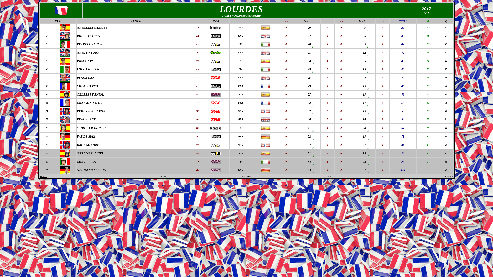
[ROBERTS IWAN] (65, 38)
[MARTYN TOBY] (65, 55)
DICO (163, 176)
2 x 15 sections (246, 176)
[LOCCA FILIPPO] (65, 72)
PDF (329, 176)
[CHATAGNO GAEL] (65, 105)
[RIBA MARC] (65, 63)
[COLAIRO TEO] (65, 89)
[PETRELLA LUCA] (65, 47)
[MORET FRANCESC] (65, 131)
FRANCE (134, 21)
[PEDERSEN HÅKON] (65, 113)
